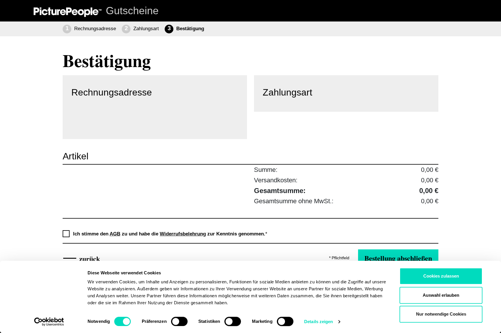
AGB (115, 234)
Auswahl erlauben (441, 295)
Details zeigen (318, 321)
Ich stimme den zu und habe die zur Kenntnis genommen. (170, 234)
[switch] (179, 321)
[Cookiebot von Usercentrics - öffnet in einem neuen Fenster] (49, 321)
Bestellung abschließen (398, 258)
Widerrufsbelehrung (183, 234)
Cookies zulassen (441, 275)
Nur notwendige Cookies (441, 314)
